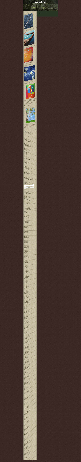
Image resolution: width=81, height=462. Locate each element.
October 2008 (26, 441)
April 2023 (25, 243)
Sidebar (25, 205)
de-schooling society (27, 193)
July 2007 (25, 454)
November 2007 (26, 452)
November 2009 (26, 425)
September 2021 (26, 262)
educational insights (27, 138)
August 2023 (26, 241)
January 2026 (26, 218)
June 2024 (25, 232)
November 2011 (26, 395)
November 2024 (26, 228)
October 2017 (26, 315)
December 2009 (26, 423)
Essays (25, 195)
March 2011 (25, 405)
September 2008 (26, 442)
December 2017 (26, 312)
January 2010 (26, 422)
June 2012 (25, 386)
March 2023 (25, 245)
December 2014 (26, 348)
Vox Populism (26, 183)
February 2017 (26, 322)
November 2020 (26, 273)
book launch (25, 191)
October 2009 (26, 426)
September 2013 (26, 367)
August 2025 (26, 223)
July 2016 (25, 327)
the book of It (26, 207)
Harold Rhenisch (26, 162)
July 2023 (25, 242)
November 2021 (26, 261)
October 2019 (26, 290)
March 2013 (25, 375)
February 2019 (26, 297)
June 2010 (25, 416)
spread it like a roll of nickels (28, 177)
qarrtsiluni (25, 144)
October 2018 (26, 301)
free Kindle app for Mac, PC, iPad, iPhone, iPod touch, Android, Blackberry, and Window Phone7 (30, 101)
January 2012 (26, 392)
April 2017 (25, 319)
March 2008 (25, 448)
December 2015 (26, 336)
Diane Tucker (26, 158)
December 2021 (26, 260)
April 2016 (25, 331)
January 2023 (26, 247)
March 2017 (25, 321)
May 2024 (25, 233)
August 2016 (26, 326)
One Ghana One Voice (27, 168)
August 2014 (26, 353)
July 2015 (25, 342)
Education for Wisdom (27, 160)
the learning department (27, 208)
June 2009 (25, 431)
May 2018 (25, 306)
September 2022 (26, 251)
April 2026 (25, 215)
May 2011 (25, 402)
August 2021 (26, 263)
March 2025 (25, 227)
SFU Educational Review (27, 145)
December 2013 (26, 364)
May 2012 (25, 387)
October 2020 (26, 275)
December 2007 (26, 451)
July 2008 (25, 444)
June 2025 (25, 226)
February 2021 (26, 270)
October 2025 (26, 221)
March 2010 (25, 420)
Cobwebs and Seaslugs (27, 157)
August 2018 (26, 303)
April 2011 (25, 403)
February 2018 (26, 310)
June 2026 (25, 212)
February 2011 (26, 406)
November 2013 (26, 365)
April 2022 (25, 255)
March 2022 (25, 256)
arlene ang (25, 153)
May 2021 (25, 266)
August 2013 (26, 368)
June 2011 (25, 401)
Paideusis (25, 139)
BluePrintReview (26, 137)
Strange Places (40, 2)
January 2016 (26, 335)
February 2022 (26, 257)
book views (25, 192)
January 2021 (26, 271)
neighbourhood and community (28, 202)
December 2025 (26, 220)
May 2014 (25, 357)
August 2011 (26, 398)
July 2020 (25, 278)
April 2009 (25, 433)
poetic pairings (41, 11)
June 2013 (25, 371)
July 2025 (25, 225)
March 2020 (25, 283)
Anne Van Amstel (26, 152)
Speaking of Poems (26, 176)
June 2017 (25, 317)
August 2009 (26, 428)
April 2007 (25, 456)
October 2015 (26, 338)
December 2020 (26, 272)
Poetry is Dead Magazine (27, 142)
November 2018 (26, 300)
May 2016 (25, 329)
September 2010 (26, 412)
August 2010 (26, 413)
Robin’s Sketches (26, 174)
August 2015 (26, 341)
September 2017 (26, 316)
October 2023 (26, 238)
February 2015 (26, 346)
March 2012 (25, 390)
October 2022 (26, 250)
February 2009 (26, 436)
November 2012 (26, 380)
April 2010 (25, 418)
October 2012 (26, 381)
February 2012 (26, 391)
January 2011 (26, 407)
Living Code (25, 167)
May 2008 (25, 446)
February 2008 (26, 450)
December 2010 (26, 409)
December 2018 (26, 298)
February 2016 (26, 333)
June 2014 (25, 356)
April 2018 (25, 307)
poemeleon (25, 140)
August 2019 (26, 291)
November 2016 (26, 323)
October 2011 (26, 396)
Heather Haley (26, 163)
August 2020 (26, 277)
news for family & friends (27, 203)
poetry (25, 204)
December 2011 (26, 394)
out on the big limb (26, 169)
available (30, 99)
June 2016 (25, 328)
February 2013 (26, 376)
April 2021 (25, 267)
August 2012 (26, 383)
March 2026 (25, 216)
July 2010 (25, 414)
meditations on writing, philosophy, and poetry (29, 197)
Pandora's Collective (27, 171)
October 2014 (26, 351)
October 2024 (26, 230)
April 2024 (25, 235)
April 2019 (25, 295)
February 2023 (26, 246)
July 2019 (25, 292)
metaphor (25, 199)
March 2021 (25, 268)
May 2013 (25, 372)
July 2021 (25, 264)
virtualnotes (25, 182)
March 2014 (25, 360)
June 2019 (25, 293)
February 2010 (26, 421)
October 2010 (26, 411)
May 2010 (25, 417)
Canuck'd (25, 155)
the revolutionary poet (27, 209)
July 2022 (25, 252)
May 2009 (25, 432)
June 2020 (25, 280)
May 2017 (25, 318)
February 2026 (26, 217)
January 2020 (26, 286)
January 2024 (26, 237)
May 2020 (25, 281)
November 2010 (26, 410)
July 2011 (25, 399)
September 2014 (26, 352)
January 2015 (26, 347)
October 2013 (26, 366)
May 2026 (25, 213)
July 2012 (25, 384)
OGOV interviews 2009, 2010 (28, 133)
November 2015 (26, 337)
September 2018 (26, 302)
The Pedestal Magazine (27, 147)
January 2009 (26, 437)
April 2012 (25, 388)
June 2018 (25, 304)
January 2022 (26, 258)
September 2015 (26, 340)
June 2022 (25, 253)
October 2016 (26, 325)
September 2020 (26, 276)
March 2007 (25, 457)
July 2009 (25, 429)
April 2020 (25, 282)
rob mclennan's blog (27, 173)
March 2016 (25, 332)
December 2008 (26, 438)
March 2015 (25, 345)
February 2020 (26, 285)
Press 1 (25, 143)
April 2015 (25, 343)
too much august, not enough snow (29, 179)
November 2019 (26, 288)
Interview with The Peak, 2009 (28, 132)
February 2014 (26, 361)
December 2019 (26, 287)
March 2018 (25, 308)
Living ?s (25, 166)
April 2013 (25, 373)
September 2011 (26, 397)
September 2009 (26, 427)
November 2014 (26, 350)
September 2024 (26, 231)
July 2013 (25, 369)
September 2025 (26, 222)
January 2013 (26, 377)
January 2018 (26, 311)
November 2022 (26, 248)
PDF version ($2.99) (26, 105)
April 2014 (25, 358)
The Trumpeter (26, 148)
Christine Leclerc (26, 156)
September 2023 (26, 240)
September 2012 (26, 382)
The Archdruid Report (27, 178)
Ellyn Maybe (26, 161)
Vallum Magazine (26, 149)
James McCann (26, 164)
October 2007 (26, 453)
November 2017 (26, 313)
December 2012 (26, 379)
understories (25, 181)
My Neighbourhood (27, 200)
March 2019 (25, 296)
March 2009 (25, 435)
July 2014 (25, 354)
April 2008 (25, 447)
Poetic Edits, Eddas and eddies (28, 172)
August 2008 (26, 443)
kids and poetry (26, 196)
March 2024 (25, 236)
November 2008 (26, 440)
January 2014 (26, 362)
